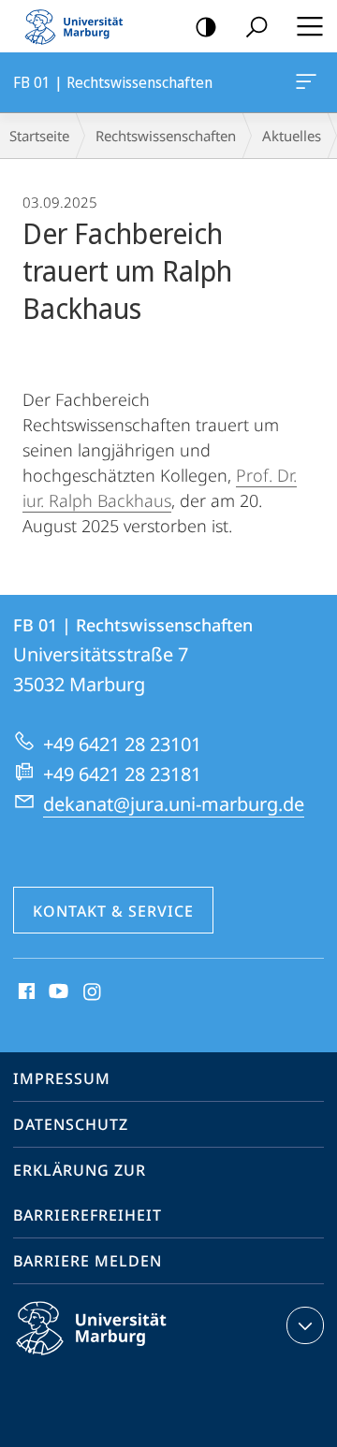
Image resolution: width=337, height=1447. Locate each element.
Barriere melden (87, 1261)
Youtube (56, 992)
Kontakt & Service (113, 911)
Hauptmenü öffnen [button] (309, 26)
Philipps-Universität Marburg (124, 1358)
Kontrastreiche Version (206, 26)
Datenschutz (70, 1124)
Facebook (25, 992)
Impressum (61, 1078)
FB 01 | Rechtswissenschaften (309, 82)
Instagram (93, 992)
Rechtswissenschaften (165, 135)
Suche (256, 26)
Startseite (39, 135)
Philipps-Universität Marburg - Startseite (79, 26)
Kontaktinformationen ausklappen (305, 1325)
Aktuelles (291, 135)
